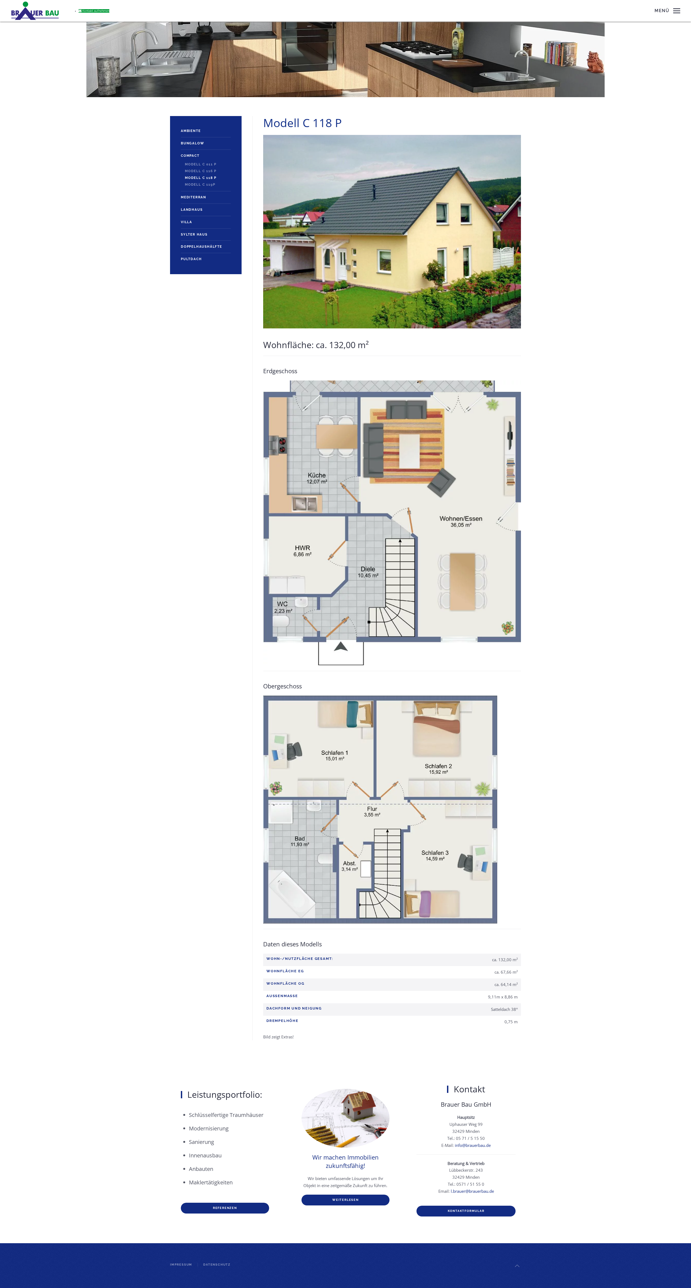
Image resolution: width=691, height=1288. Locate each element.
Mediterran (193, 197)
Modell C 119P (200, 184)
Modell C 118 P (200, 178)
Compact (190, 156)
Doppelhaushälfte (201, 247)
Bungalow (192, 143)
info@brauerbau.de (473, 1145)
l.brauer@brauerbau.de (472, 1191)
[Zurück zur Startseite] (35, 11)
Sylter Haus (194, 234)
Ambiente (191, 131)
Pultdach (191, 259)
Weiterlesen (345, 1200)
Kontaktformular (466, 1211)
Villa (186, 222)
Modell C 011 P (200, 164)
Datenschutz (217, 1264)
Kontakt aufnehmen (95, 11)
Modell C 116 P (200, 171)
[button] (667, 11)
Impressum (181, 1264)
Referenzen (225, 1208)
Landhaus (191, 210)
